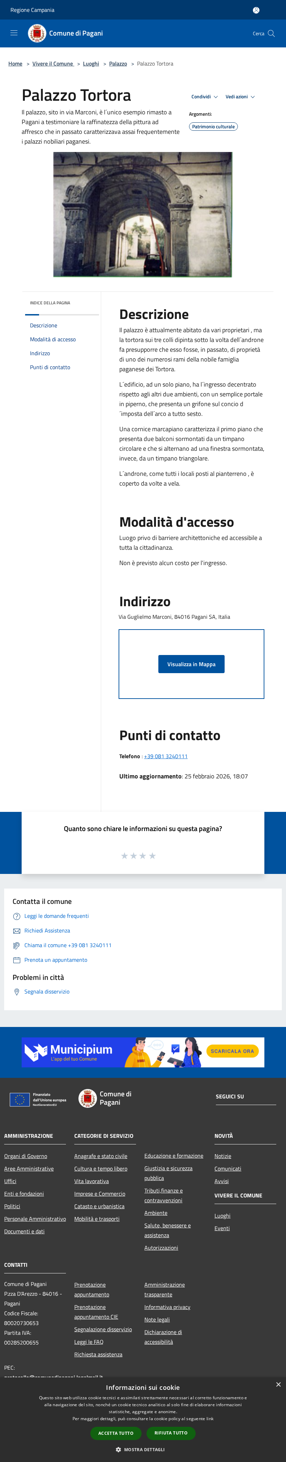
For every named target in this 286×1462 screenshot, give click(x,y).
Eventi (222, 1228)
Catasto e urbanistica (99, 1206)
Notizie (222, 1156)
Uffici (10, 1181)
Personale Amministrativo (35, 1218)
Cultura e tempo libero (100, 1168)
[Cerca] (271, 33)
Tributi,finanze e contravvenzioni (163, 1195)
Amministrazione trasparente (164, 1289)
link (209, 1419)
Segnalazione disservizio (103, 1329)
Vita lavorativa (91, 1181)
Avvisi (221, 1181)
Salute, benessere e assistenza (167, 1230)
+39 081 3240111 (166, 756)
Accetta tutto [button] (116, 1433)
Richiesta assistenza (98, 1354)
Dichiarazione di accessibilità (163, 1337)
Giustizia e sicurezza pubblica (168, 1173)
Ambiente (155, 1213)
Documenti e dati (24, 1231)
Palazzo (118, 63)
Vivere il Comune (53, 63)
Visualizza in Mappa (191, 664)
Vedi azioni (237, 96)
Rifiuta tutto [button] (171, 1433)
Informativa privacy (167, 1307)
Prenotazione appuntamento (91, 1289)
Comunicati (227, 1168)
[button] (143, 1449)
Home (15, 63)
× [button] (278, 1384)
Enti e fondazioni (24, 1193)
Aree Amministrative (29, 1168)
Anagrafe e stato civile (100, 1156)
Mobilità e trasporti (97, 1218)
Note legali (157, 1319)
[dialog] (143, 1419)
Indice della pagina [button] (50, 302)
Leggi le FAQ (89, 1342)
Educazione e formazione (173, 1155)
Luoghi (91, 63)
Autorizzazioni (161, 1247)
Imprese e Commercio (99, 1193)
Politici (12, 1206)
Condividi (201, 96)
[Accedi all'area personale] (256, 10)
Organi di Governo (25, 1156)
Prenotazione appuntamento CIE (96, 1312)
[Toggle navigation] (14, 33)
